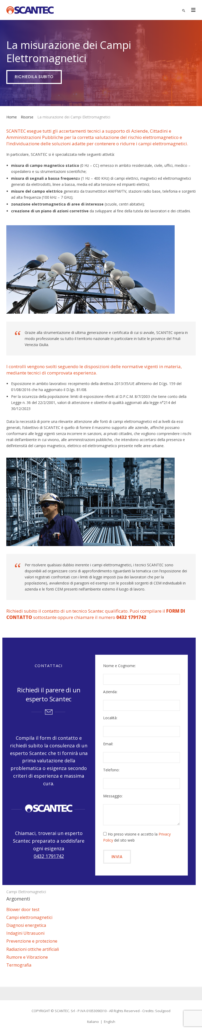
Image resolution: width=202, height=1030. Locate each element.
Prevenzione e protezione (31, 941)
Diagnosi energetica (26, 925)
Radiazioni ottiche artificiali (32, 949)
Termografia (18, 965)
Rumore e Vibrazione (27, 957)
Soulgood (162, 1010)
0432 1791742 (49, 856)
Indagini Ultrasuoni (25, 933)
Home (11, 116)
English (109, 1021)
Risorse (27, 116)
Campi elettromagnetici (26, 891)
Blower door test (22, 909)
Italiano (93, 1021)
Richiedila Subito (34, 76)
